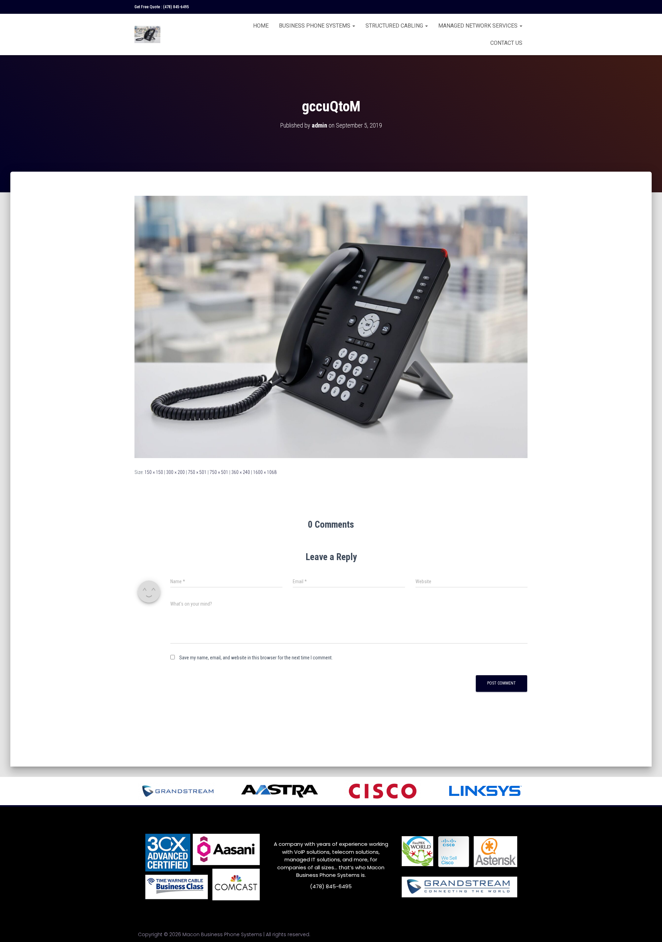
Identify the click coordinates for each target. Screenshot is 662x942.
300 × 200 (175, 472)
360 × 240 (240, 472)
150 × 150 (153, 472)
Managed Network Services (478, 25)
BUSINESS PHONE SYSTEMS (315, 25)
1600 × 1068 (265, 472)
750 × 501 (197, 472)
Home (261, 25)
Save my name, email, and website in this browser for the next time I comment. (256, 657)
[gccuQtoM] (331, 326)
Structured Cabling (394, 25)
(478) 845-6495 (176, 6)
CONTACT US (506, 43)
